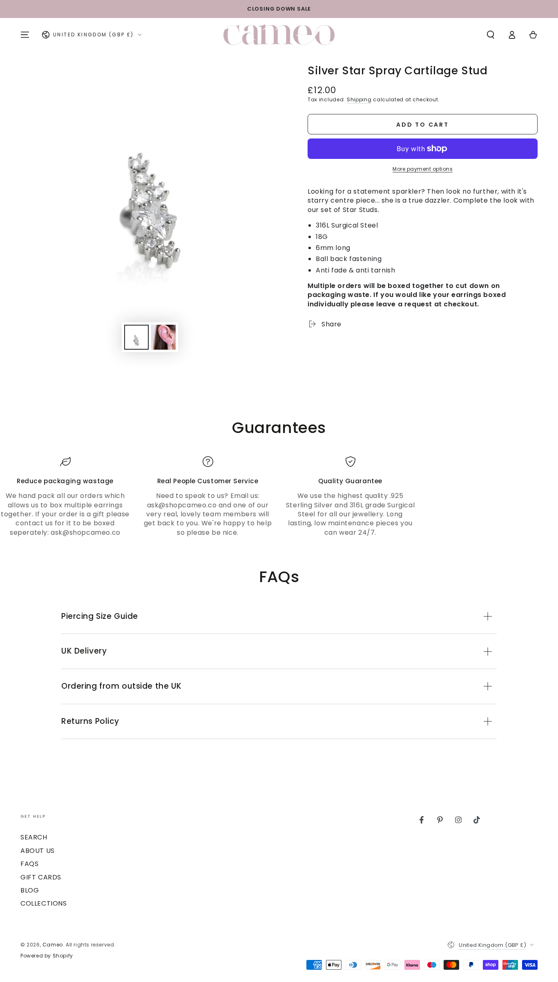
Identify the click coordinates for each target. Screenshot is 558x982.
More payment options (423, 168)
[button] (490, 35)
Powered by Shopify (46, 956)
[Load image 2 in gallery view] (163, 337)
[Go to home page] (279, 35)
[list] (279, 496)
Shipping (359, 99)
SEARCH (33, 837)
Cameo (52, 944)
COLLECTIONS (43, 903)
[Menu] (25, 35)
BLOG (29, 890)
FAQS (29, 863)
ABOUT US (37, 850)
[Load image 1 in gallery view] (136, 337)
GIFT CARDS (40, 877)
